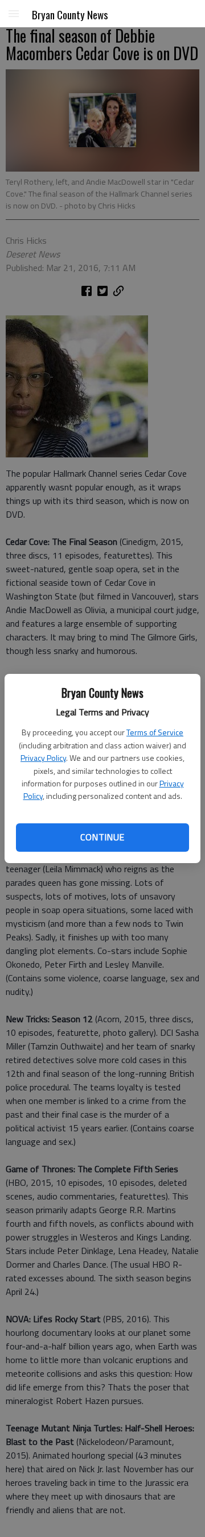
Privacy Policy (43, 758)
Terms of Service (154, 732)
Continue (102, 837)
